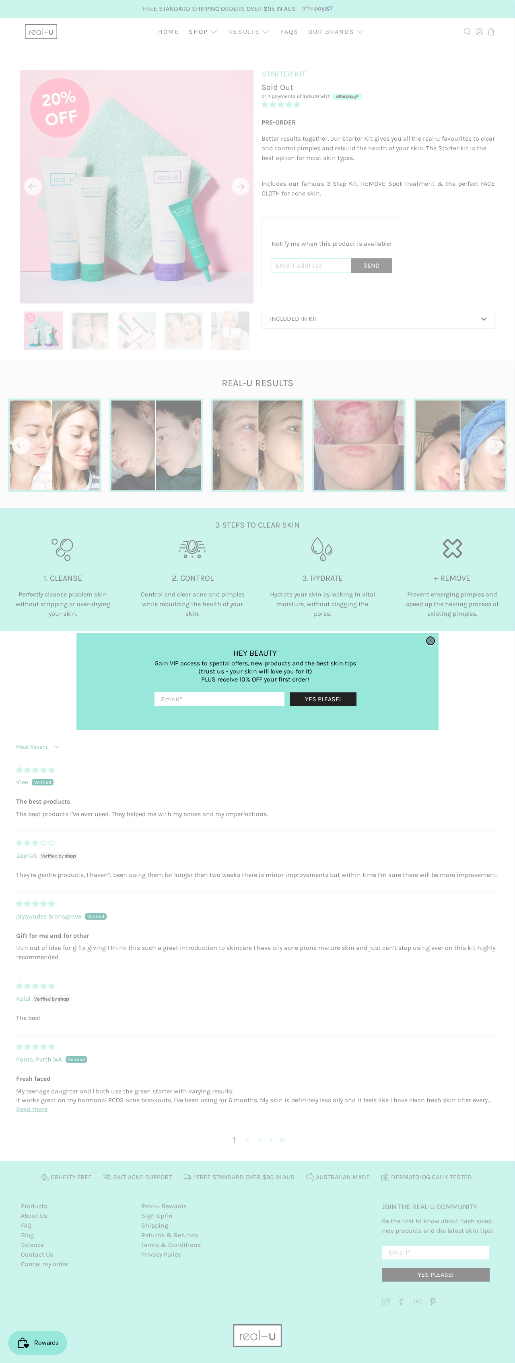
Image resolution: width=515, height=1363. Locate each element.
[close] (430, 641)
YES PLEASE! (323, 699)
